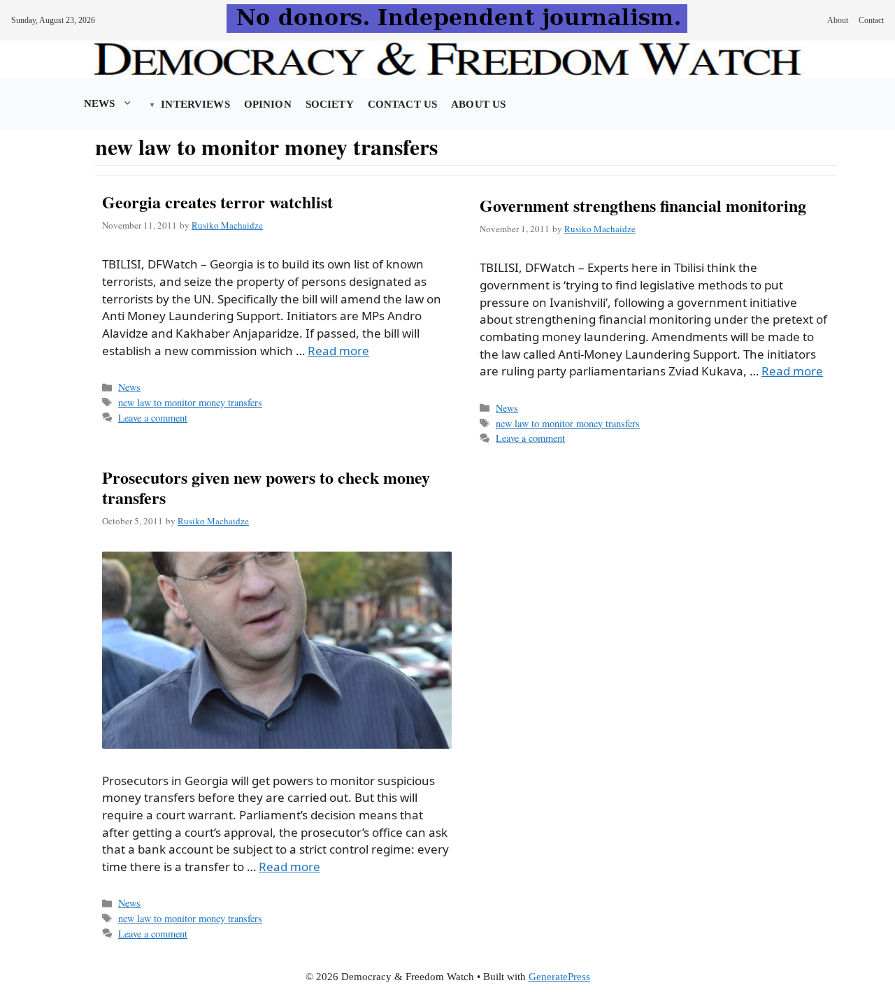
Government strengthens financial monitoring (643, 205)
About (837, 20)
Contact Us (402, 104)
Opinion (268, 104)
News (99, 103)
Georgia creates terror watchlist (217, 201)
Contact (871, 20)
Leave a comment (152, 417)
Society (330, 104)
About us (478, 104)
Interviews (195, 104)
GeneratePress (559, 976)
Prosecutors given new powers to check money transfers (266, 487)
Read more (338, 351)
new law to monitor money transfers (190, 402)
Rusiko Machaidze (227, 225)
